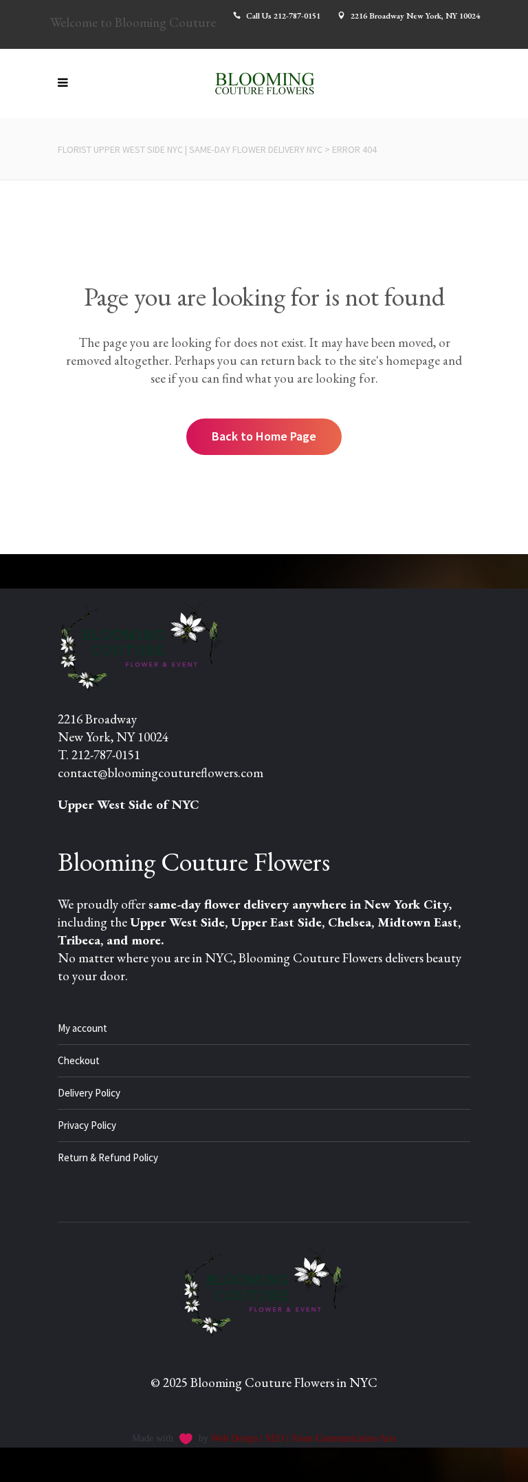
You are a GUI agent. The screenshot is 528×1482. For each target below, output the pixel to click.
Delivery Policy (89, 1092)
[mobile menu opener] (66, 83)
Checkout (79, 1060)
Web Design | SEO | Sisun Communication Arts (303, 1438)
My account (82, 1028)
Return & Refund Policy (108, 1157)
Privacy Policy (87, 1125)
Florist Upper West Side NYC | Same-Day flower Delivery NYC (190, 149)
